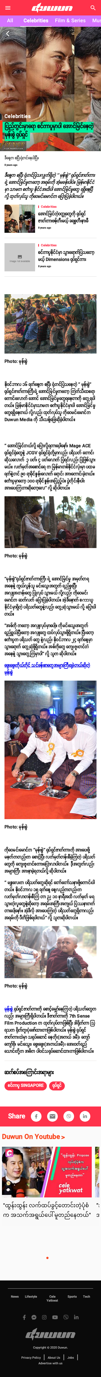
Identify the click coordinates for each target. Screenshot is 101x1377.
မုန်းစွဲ (9, 1009)
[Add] (36, 1116)
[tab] (10, 21)
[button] (25, 1085)
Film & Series (70, 21)
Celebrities (36, 21)
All (10, 21)
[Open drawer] (8, 8)
